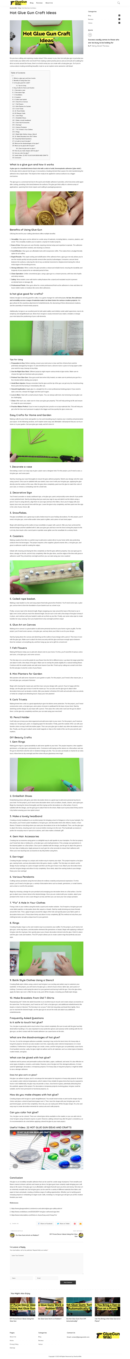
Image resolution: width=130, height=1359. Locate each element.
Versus (90, 23)
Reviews (90, 19)
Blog (89, 15)
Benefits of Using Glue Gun (22, 80)
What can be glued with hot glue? (25, 145)
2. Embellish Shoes (20, 118)
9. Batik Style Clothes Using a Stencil (26, 134)
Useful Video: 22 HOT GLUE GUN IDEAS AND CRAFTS (31, 155)
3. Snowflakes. (18, 95)
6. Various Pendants (21, 127)
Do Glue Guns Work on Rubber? (49, 1319)
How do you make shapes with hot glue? (27, 150)
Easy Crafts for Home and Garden (24, 88)
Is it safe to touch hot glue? (23, 141)
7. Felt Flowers (18, 104)
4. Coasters (17, 97)
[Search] (118, 3)
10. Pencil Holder (20, 111)
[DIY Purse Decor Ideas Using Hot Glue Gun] (22, 1306)
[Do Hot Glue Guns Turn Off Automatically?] (79, 1306)
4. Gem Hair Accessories (22, 122)
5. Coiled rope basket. (20, 99)
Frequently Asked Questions (23, 138)
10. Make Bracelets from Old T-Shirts (26, 136)
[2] (28, 507)
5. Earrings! (18, 125)
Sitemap (12, 1348)
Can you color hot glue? (22, 153)
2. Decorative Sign (19, 92)
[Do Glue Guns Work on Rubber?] (51, 1306)
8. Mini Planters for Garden (23, 106)
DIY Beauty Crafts (20, 113)
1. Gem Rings (19, 115)
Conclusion (18, 157)
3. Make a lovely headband (23, 120)
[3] (59, 914)
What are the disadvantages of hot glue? (27, 143)
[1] (31, 282)
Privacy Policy (14, 1344)
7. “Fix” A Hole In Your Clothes (24, 129)
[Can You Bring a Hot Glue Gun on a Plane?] (107, 1306)
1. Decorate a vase (19, 90)
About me (13, 1337)
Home (12, 1340)
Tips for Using (22, 85)
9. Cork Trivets (19, 108)
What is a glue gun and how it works (24, 78)
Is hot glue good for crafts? (22, 83)
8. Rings (17, 132)
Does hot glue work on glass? (27, 148)
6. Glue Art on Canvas (21, 101)
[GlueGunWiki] (18, 3)
